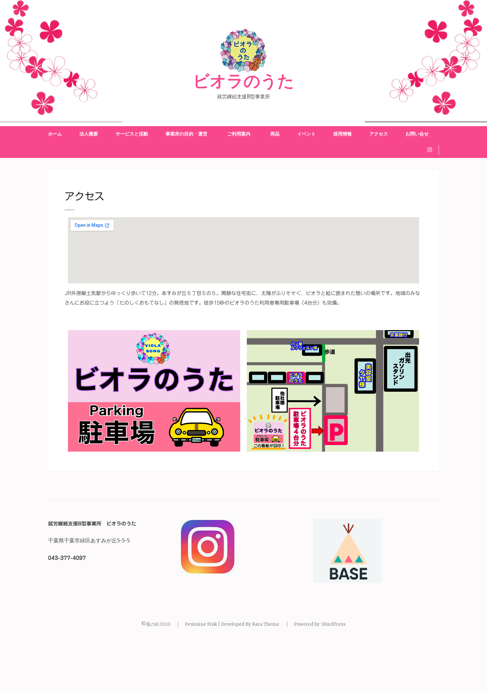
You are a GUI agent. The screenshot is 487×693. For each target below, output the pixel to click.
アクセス (378, 134)
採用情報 (342, 134)
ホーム (55, 134)
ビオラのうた (243, 81)
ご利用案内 (240, 134)
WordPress (334, 624)
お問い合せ (417, 134)
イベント (306, 134)
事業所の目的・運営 (186, 134)
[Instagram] (429, 149)
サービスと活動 (132, 134)
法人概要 (89, 134)
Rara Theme (265, 624)
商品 (275, 134)
